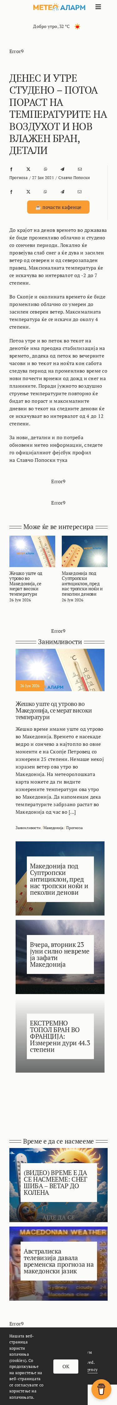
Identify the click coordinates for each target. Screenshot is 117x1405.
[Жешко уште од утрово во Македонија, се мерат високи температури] (32, 539)
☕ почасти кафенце (58, 207)
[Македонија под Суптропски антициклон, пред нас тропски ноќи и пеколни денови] (85, 539)
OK (65, 1366)
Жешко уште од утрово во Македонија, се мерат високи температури (25, 583)
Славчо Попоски (74, 177)
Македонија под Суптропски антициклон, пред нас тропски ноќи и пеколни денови (82, 583)
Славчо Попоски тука (42, 459)
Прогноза (18, 177)
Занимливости (28, 827)
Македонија (53, 827)
